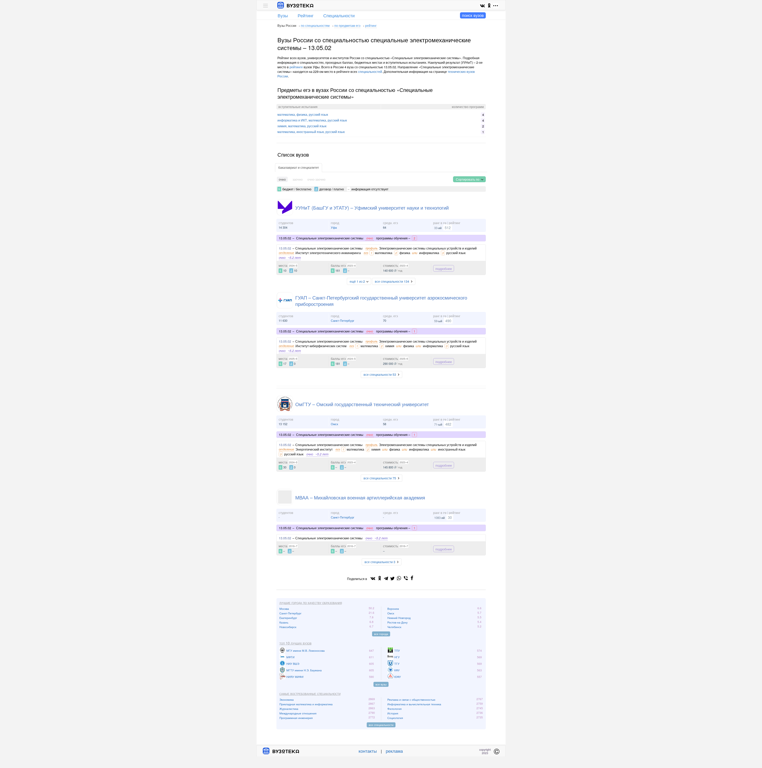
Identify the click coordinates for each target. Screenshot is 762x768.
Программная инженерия (296, 718)
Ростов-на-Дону (397, 622)
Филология (394, 709)
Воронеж (393, 609)
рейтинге (296, 67)
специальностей (370, 71)
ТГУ (396, 664)
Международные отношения (298, 713)
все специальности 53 (380, 374)
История (392, 713)
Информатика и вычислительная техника (414, 704)
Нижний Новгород (399, 618)
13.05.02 (285, 248)
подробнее (443, 268)
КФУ (397, 670)
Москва (284, 609)
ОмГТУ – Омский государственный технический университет (362, 404)
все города (381, 634)
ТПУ (397, 650)
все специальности (381, 725)
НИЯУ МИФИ (294, 677)
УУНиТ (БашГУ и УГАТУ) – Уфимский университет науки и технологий (372, 207)
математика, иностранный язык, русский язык (311, 131)
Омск (334, 424)
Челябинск (394, 627)
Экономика (286, 700)
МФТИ (290, 657)
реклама (394, 751)
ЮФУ (397, 677)
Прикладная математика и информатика (306, 704)
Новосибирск (287, 627)
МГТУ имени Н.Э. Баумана (304, 670)
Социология (395, 718)
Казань (283, 622)
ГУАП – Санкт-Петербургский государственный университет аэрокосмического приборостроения (381, 300)
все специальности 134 (392, 281)
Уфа (334, 227)
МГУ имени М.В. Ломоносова (305, 650)
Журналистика (288, 709)
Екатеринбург (288, 618)
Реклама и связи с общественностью (411, 700)
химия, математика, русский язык (301, 126)
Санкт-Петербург (342, 320)
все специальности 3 (380, 562)
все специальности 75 (380, 478)
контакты (368, 751)
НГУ (397, 657)
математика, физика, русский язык (302, 114)
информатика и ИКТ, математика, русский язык (312, 120)
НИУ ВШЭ (292, 664)
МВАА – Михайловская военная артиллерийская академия (360, 497)
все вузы (381, 684)
